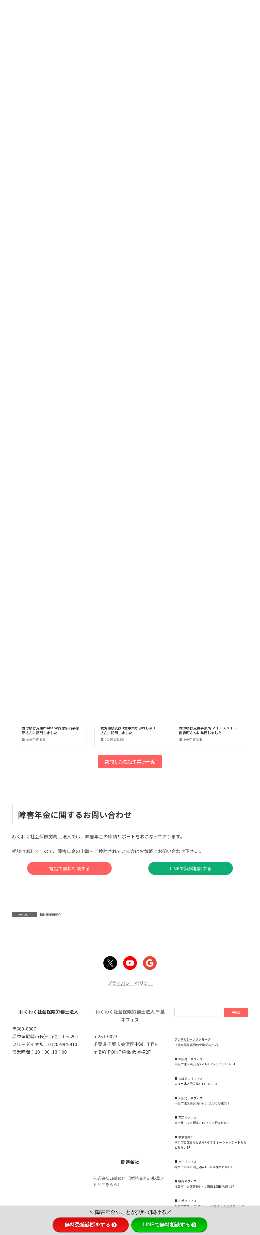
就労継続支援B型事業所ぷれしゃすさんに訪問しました (128, 730)
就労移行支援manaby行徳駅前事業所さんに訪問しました (50, 730)
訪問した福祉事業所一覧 (130, 761)
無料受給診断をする (87, 1225)
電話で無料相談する (69, 868)
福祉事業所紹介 (50, 914)
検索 (236, 1012)
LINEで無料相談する (191, 868)
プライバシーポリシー (130, 983)
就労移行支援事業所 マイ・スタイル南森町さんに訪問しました (208, 730)
